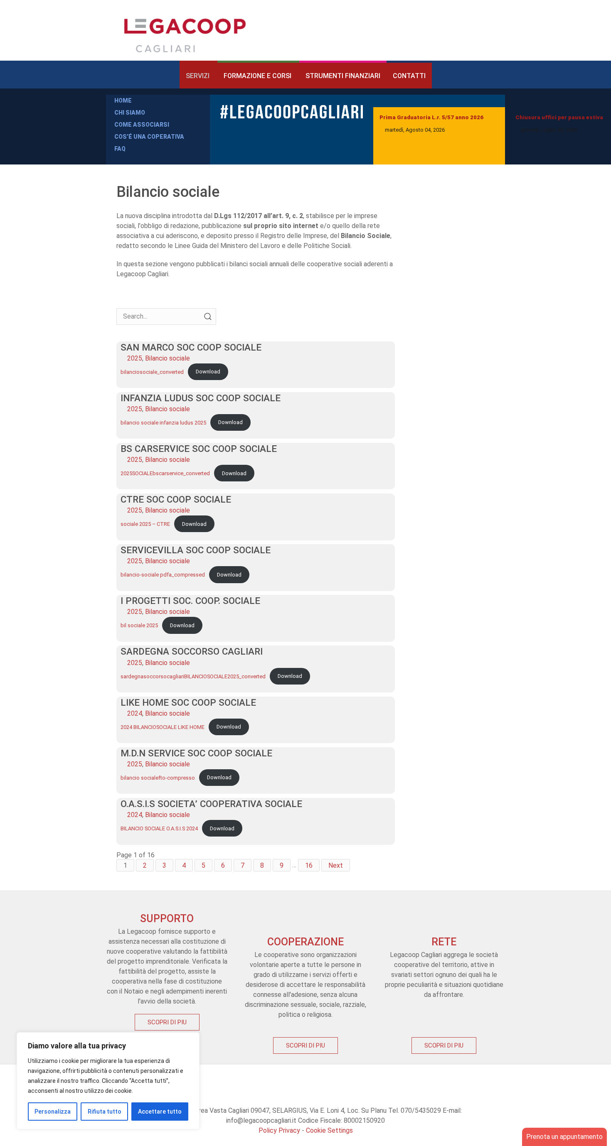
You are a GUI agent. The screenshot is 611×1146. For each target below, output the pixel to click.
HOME (123, 100)
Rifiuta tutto (104, 1111)
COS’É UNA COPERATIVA (149, 136)
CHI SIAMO (129, 112)
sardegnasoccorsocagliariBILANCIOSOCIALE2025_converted (193, 676)
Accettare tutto (160, 1111)
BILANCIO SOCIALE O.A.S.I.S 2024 (159, 828)
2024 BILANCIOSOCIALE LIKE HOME (162, 727)
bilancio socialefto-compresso (158, 777)
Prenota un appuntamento (564, 1137)
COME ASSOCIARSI (141, 124)
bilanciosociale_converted (152, 371)
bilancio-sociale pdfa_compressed (163, 575)
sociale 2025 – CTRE (145, 524)
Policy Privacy (279, 1130)
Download (208, 371)
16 (309, 865)
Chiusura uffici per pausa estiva (559, 117)
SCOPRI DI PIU (167, 1022)
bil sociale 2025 (139, 625)
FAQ (120, 148)
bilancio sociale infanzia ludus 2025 (163, 422)
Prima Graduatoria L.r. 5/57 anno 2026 (431, 117)
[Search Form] (208, 316)
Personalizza (52, 1111)
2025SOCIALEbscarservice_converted (165, 473)
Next (335, 865)
